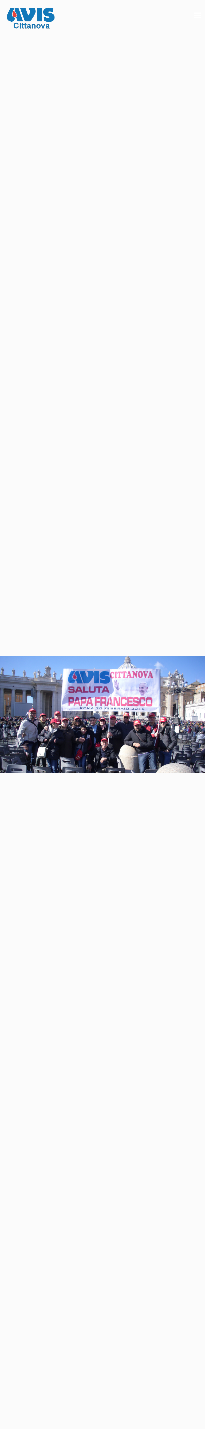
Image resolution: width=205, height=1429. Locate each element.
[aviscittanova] (30, 19)
